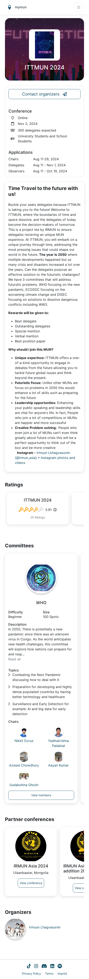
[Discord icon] (44, 966)
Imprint (62, 973)
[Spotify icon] (60, 966)
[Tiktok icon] (29, 966)
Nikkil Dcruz (24, 741)
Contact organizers (40, 94)
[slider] (31, 509)
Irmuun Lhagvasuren (44, 927)
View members (41, 795)
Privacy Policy (31, 973)
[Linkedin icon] (52, 966)
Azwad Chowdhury (24, 765)
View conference (31, 883)
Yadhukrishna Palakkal (58, 743)
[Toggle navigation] (78, 7)
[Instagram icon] (36, 966)
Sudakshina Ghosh (24, 785)
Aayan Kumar (58, 765)
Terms (49, 973)
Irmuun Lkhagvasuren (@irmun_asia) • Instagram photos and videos (45, 458)
